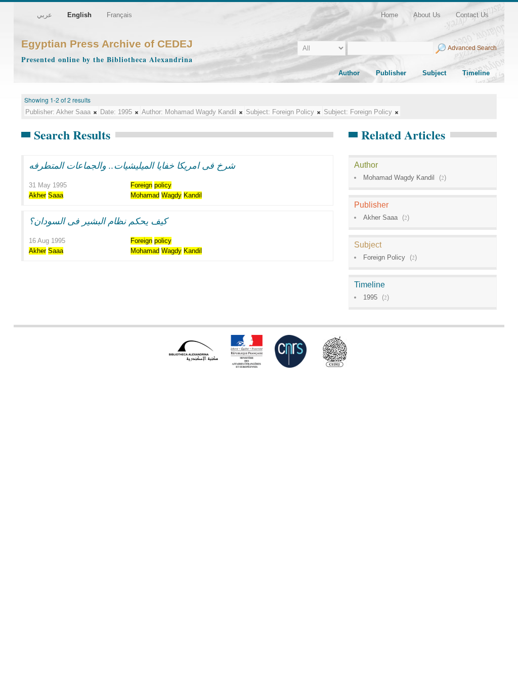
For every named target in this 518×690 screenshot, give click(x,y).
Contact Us (472, 15)
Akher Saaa (380, 217)
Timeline (476, 73)
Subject (434, 73)
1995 (370, 297)
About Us (427, 15)
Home (389, 15)
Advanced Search (472, 48)
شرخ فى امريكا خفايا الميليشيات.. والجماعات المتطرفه (132, 165)
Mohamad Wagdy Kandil (399, 177)
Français (119, 15)
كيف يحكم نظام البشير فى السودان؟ (98, 221)
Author (349, 73)
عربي (44, 15)
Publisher (391, 73)
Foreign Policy (384, 257)
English (79, 15)
